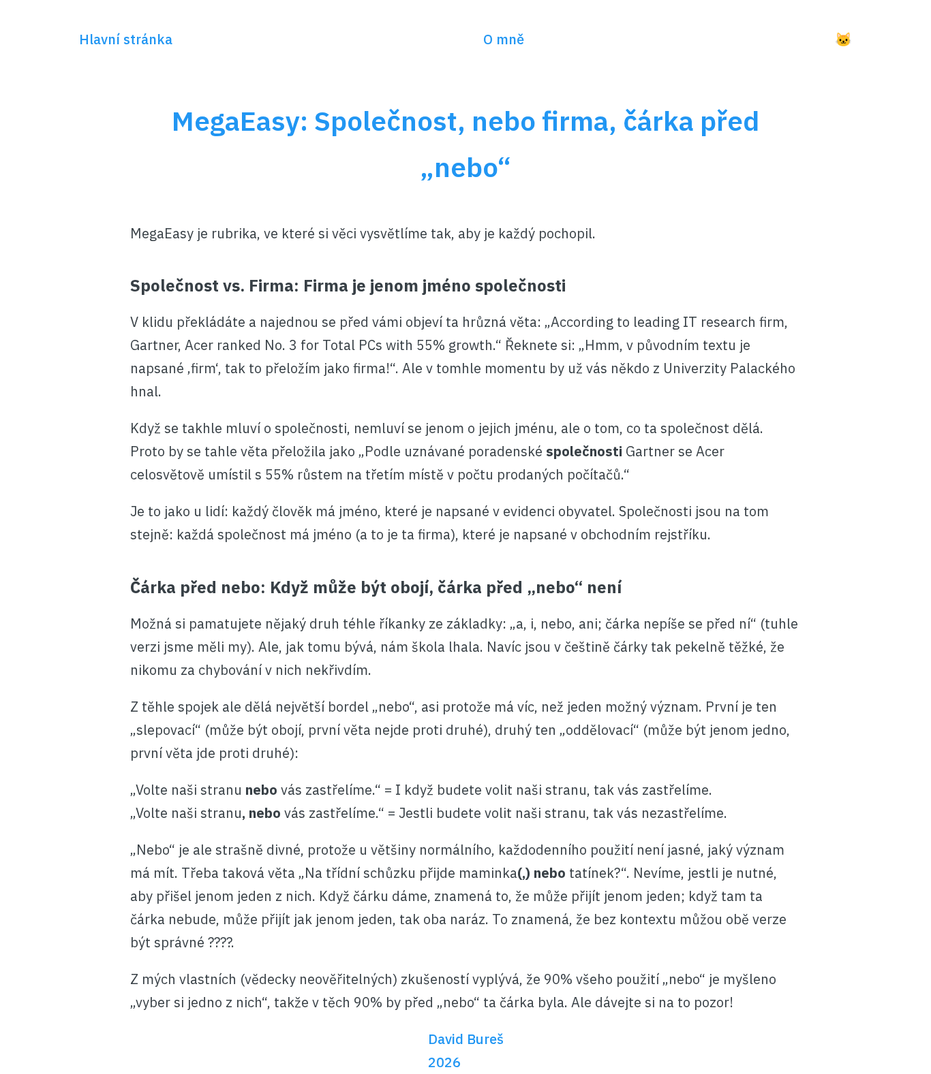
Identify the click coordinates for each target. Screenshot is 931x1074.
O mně (503, 39)
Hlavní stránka (125, 39)
